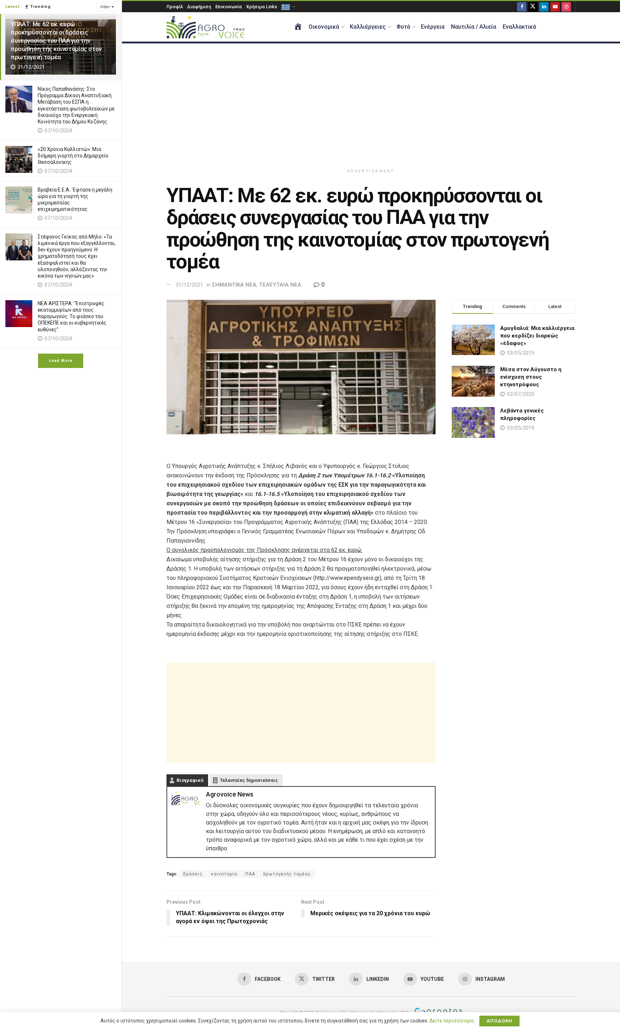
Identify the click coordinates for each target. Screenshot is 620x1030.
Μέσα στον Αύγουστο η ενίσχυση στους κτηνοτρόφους (531, 377)
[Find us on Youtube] (555, 6)
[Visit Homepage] (205, 27)
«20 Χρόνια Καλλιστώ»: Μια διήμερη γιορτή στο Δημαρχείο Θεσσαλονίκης (73, 155)
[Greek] (287, 6)
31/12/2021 (189, 285)
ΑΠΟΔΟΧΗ (499, 1021)
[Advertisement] (371, 104)
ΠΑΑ (250, 874)
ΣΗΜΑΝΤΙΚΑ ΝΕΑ (234, 285)
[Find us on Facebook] (521, 6)
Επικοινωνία (228, 6)
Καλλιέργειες (368, 26)
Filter (105, 7)
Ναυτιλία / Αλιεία (473, 26)
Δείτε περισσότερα (451, 1021)
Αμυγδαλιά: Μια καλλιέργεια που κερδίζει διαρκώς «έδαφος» (537, 335)
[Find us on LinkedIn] (544, 6)
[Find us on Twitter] (532, 6)
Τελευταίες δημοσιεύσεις (249, 780)
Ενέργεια (433, 26)
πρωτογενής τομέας (287, 874)
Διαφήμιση (199, 6)
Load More (60, 360)
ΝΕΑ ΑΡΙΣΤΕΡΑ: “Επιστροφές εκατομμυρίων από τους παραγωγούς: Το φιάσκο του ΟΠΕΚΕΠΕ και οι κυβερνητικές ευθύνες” (72, 316)
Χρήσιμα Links (261, 6)
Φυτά (403, 26)
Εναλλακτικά (519, 26)
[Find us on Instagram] (566, 6)
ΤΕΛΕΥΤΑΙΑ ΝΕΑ (280, 285)
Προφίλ (174, 6)
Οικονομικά (324, 26)
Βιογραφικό (190, 780)
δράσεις (193, 874)
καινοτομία (224, 874)
